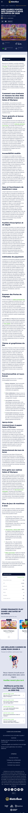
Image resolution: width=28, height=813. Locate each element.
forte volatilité (7, 323)
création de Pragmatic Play (19, 299)
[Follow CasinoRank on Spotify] (18, 789)
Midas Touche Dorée (10, 552)
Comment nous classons (13, 765)
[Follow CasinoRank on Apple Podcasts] (22, 789)
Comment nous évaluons (13, 762)
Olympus (5, 66)
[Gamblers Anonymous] (11, 806)
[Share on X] (2, 21)
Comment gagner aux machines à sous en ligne (14, 744)
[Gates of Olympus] (9, 629)
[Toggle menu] (2, 1)
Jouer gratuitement (14, 32)
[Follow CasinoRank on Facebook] (5, 789)
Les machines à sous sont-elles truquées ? (13, 735)
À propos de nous (13, 757)
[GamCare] (19, 806)
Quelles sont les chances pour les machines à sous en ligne (12, 741)
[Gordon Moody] (13, 810)
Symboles (13, 738)
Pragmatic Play (20, 577)
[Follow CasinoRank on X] (12, 789)
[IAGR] (6, 806)
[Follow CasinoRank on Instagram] (8, 789)
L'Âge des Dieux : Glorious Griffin (12, 529)
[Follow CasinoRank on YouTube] (15, 789)
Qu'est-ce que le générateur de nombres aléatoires (11, 747)
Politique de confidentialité (14, 760)
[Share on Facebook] (5, 21)
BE (13, 793)
